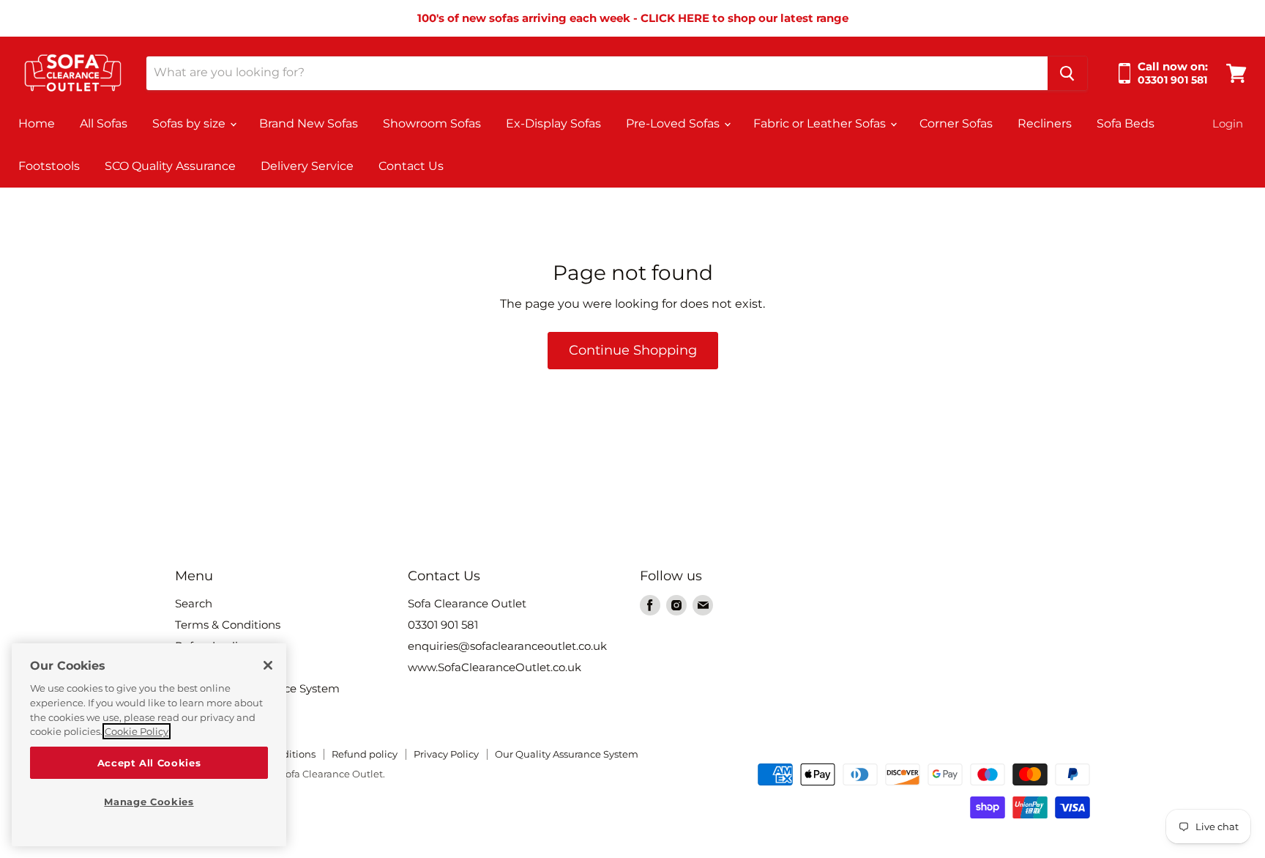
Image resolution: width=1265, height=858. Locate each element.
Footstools (49, 166)
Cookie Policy (136, 731)
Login (1227, 123)
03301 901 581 (443, 625)
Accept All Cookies (149, 763)
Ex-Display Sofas (553, 123)
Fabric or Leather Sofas (821, 123)
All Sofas (103, 123)
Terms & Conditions (227, 625)
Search (193, 603)
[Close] (268, 665)
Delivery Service (307, 166)
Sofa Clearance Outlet (467, 603)
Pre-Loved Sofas (674, 123)
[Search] (1067, 73)
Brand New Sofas (308, 123)
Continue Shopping (633, 350)
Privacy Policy (446, 754)
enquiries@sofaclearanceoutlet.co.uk (507, 646)
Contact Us (411, 166)
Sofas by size (190, 123)
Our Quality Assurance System (566, 754)
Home (36, 123)
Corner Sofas (956, 123)
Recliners (1045, 123)
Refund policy (365, 754)
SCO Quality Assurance (170, 166)
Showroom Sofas (432, 123)
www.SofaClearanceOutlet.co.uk (494, 667)
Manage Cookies (148, 801)
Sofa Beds (1125, 123)
